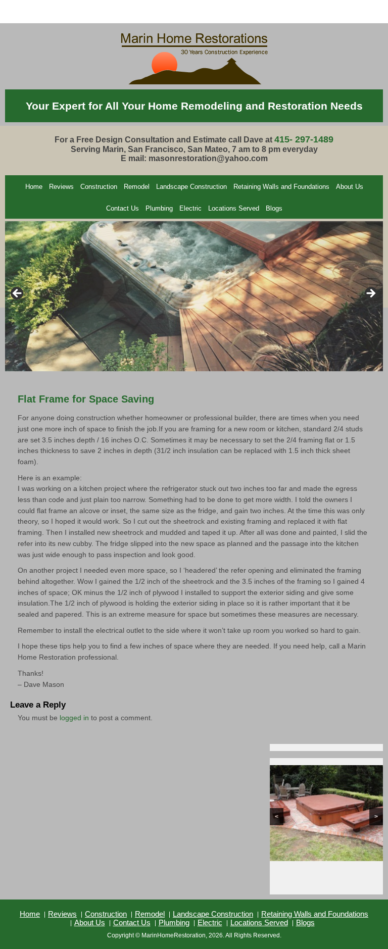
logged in (74, 718)
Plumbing (159, 208)
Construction (98, 186)
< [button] (17, 294)
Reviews (61, 186)
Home (33, 186)
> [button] (370, 294)
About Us (349, 186)
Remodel (137, 186)
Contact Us (122, 208)
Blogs (274, 208)
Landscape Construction (191, 186)
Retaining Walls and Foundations (281, 186)
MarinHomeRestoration (173, 935)
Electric (190, 208)
